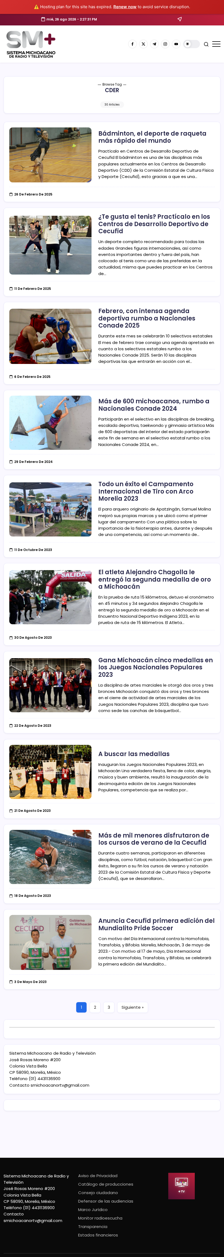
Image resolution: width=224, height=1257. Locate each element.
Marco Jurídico (93, 1209)
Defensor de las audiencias (105, 1201)
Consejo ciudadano (98, 1192)
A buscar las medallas (134, 754)
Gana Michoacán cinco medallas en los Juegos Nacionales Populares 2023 (155, 667)
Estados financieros (98, 1235)
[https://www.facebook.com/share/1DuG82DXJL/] (132, 44)
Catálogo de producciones (105, 1184)
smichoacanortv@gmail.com (60, 1085)
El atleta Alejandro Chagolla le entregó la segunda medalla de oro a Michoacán (154, 579)
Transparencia (92, 1226)
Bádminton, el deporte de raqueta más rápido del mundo (152, 137)
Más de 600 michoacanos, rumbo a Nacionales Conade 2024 (154, 405)
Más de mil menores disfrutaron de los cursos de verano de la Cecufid (153, 839)
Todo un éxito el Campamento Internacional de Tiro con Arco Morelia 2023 (145, 491)
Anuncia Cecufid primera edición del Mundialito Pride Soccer (156, 924)
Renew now (125, 6)
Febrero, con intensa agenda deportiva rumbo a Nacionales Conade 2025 (146, 318)
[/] (143, 44)
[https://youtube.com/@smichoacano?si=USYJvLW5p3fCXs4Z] (176, 44)
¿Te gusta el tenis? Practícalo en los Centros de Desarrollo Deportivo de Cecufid (154, 223)
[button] (191, 44)
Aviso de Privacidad (97, 1176)
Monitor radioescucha (100, 1218)
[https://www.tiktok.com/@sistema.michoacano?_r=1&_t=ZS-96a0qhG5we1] (154, 44)
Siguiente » (133, 1007)
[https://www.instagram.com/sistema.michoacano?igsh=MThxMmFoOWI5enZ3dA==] (165, 44)
